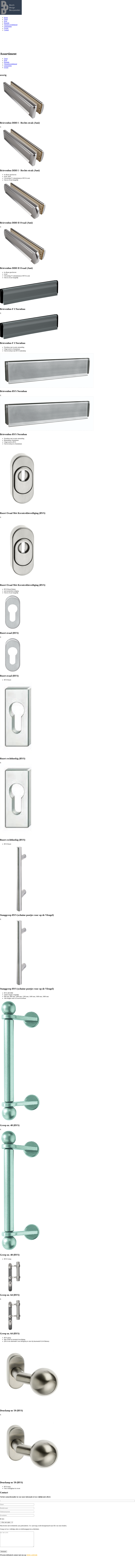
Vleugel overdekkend (10, 25)
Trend (6, 19)
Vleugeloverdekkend (10, 64)
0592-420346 (32, 1555)
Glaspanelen (8, 26)
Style (5, 21)
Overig (6, 28)
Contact (6, 30)
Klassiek (6, 23)
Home (6, 17)
